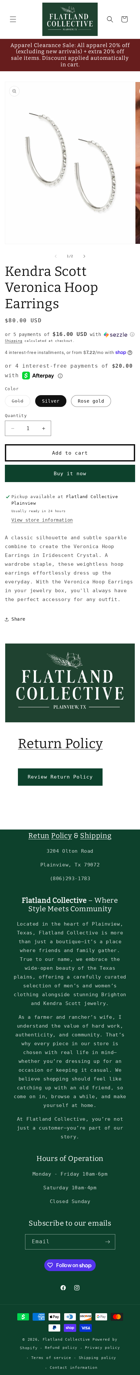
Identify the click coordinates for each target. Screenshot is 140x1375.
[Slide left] (56, 256)
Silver (51, 401)
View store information (42, 520)
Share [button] (18, 619)
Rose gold (91, 401)
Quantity (16, 415)
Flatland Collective (66, 1339)
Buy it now (70, 474)
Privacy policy (102, 1348)
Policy (61, 835)
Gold (21, 402)
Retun (38, 835)
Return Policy (60, 744)
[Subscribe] (108, 1241)
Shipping (13, 341)
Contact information (73, 1368)
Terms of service (51, 1358)
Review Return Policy (60, 777)
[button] (13, 19)
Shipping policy (98, 1358)
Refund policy (61, 1348)
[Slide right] (84, 256)
